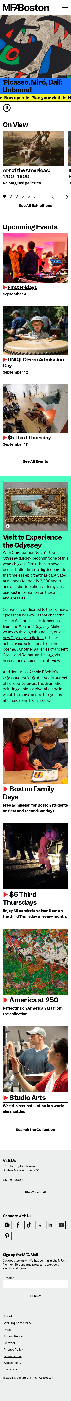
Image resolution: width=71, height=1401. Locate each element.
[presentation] (35, 258)
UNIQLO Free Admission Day (33, 362)
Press (8, 1330)
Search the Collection (35, 1129)
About (8, 1316)
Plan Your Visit (35, 1192)
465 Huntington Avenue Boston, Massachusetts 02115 (23, 1168)
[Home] (26, 7)
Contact (9, 1343)
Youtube (61, 1225)
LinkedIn (50, 1225)
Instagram (7, 1225)
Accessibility (12, 1363)
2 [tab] (13, 197)
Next (65, 196)
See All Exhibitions (35, 205)
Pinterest (7, 1236)
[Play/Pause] (7, 108)
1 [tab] (7, 197)
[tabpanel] (33, 158)
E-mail (7, 1278)
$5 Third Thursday (29, 437)
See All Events (35, 461)
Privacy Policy (13, 1350)
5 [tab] (30, 197)
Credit (8, 526)
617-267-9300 (13, 1180)
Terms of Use (13, 1356)
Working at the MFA (17, 1323)
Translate (10, 1369)
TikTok (28, 1225)
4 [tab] (24, 197)
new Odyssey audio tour (23, 637)
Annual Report (14, 1336)
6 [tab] (36, 197)
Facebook (18, 1225)
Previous (55, 196)
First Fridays (22, 287)
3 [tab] (19, 197)
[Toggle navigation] (65, 7)
